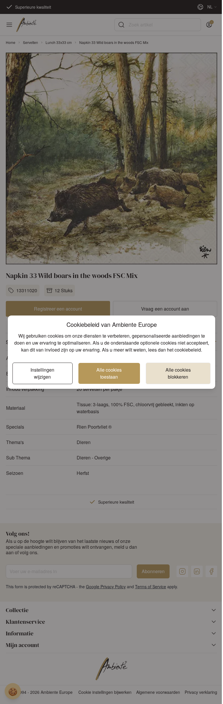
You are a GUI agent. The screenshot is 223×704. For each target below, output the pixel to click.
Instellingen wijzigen (42, 373)
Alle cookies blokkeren (178, 373)
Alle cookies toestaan (109, 373)
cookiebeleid (188, 349)
